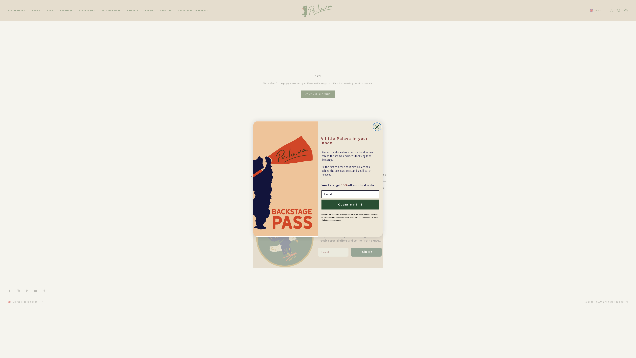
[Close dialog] (377, 127)
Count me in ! (350, 204)
